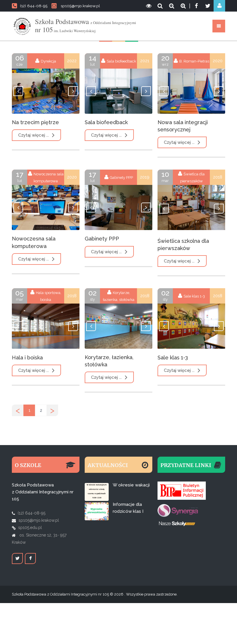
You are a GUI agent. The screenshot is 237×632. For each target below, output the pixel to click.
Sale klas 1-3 (173, 357)
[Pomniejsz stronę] (171, 6)
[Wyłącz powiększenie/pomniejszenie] (160, 6)
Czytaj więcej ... (34, 135)
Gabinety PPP (102, 239)
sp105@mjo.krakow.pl (80, 5)
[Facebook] (196, 6)
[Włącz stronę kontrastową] (148, 6)
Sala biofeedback (106, 122)
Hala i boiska (27, 357)
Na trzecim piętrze (35, 122)
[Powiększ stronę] (183, 6)
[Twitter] (208, 6)
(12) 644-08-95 (33, 5)
